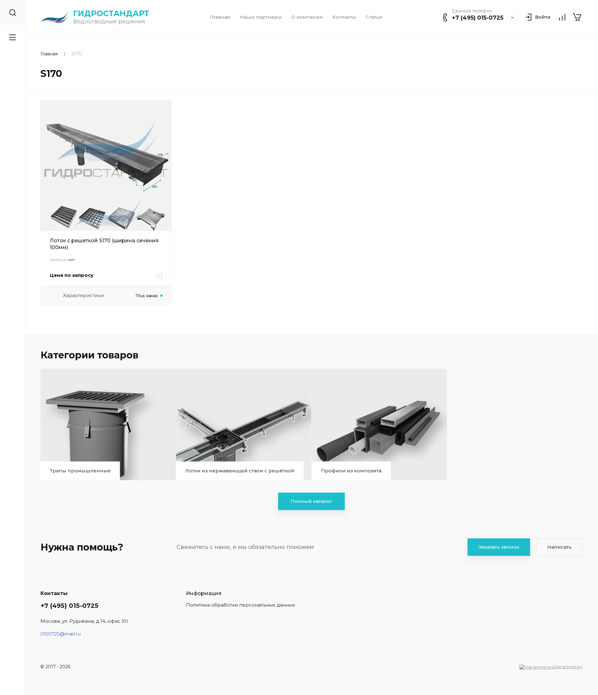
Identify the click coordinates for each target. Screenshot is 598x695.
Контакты (344, 17)
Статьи (374, 17)
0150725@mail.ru (60, 634)
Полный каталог (311, 501)
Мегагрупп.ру (567, 666)
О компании (307, 17)
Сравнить (159, 275)
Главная (220, 17)
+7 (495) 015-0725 (477, 17)
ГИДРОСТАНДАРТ (111, 13)
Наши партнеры (261, 17)
